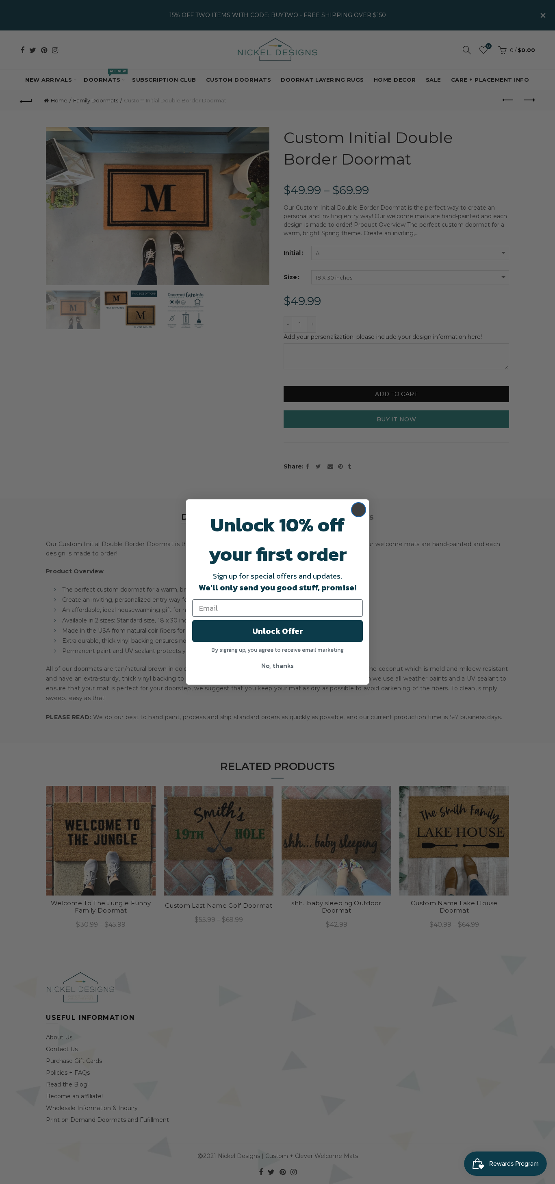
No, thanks (277, 665)
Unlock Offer (277, 631)
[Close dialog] (358, 510)
